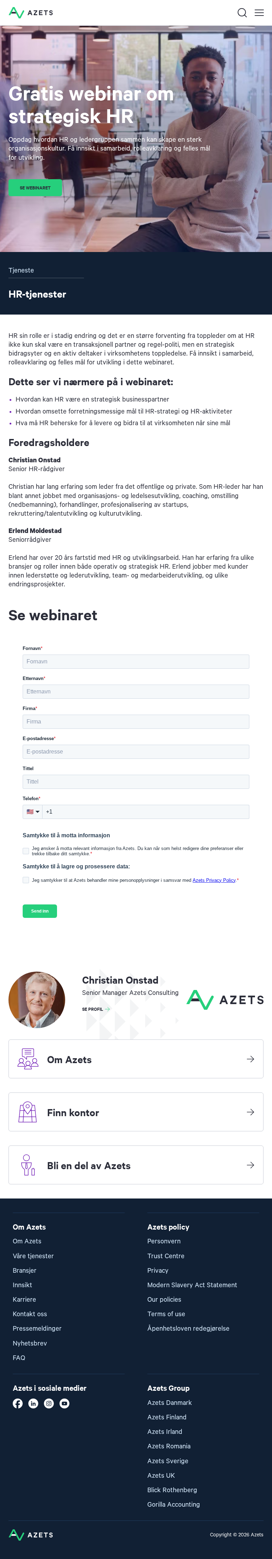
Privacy (158, 1270)
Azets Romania (169, 1446)
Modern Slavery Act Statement (192, 1285)
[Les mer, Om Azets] (250, 1059)
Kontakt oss (30, 1314)
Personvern (164, 1241)
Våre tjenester (33, 1256)
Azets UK (161, 1475)
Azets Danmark (169, 1403)
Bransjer (24, 1270)
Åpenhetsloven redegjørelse (188, 1328)
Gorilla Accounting (173, 1504)
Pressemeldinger (37, 1328)
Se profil (92, 1009)
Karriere (24, 1299)
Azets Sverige (167, 1461)
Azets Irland (164, 1432)
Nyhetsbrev (30, 1343)
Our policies (164, 1299)
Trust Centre (166, 1256)
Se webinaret (35, 187)
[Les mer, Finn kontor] (250, 1112)
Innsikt (22, 1285)
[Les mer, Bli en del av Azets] (250, 1165)
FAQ (19, 1358)
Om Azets (27, 1241)
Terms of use (166, 1314)
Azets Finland (167, 1417)
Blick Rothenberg (172, 1490)
